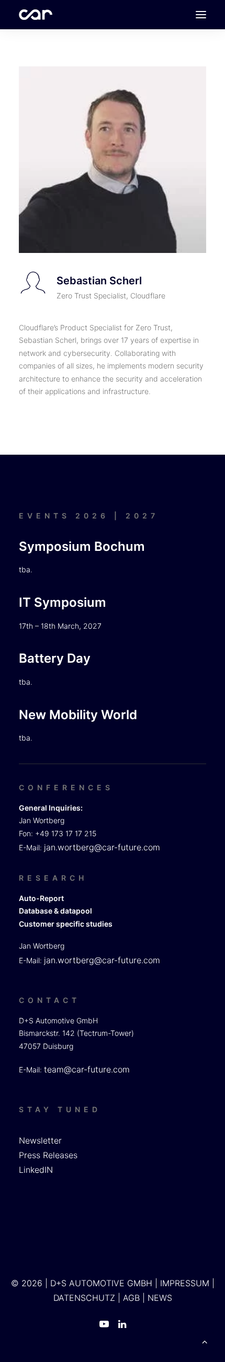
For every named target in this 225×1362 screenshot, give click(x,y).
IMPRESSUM (184, 1283)
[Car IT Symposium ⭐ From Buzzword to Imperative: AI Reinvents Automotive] (35, 14)
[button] (201, 14)
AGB (131, 1297)
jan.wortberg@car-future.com (102, 847)
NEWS (160, 1297)
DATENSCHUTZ (84, 1297)
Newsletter (40, 1140)
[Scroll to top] (204, 1340)
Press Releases (48, 1155)
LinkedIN (36, 1169)
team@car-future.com (87, 1069)
